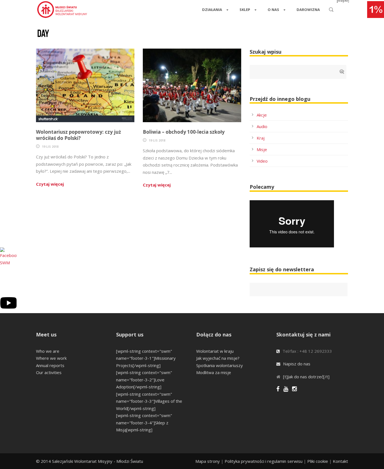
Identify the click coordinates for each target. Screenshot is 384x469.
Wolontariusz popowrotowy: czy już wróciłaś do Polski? (78, 135)
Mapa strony (207, 461)
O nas (273, 9)
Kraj (261, 138)
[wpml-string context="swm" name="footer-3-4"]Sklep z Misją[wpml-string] (144, 422)
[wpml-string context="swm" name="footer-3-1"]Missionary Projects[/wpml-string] (146, 358)
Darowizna (308, 9)
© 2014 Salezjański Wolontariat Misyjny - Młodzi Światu (89, 461)
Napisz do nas (296, 363)
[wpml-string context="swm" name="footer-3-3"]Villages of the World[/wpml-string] (149, 401)
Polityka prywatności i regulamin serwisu (263, 461)
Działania (212, 9)
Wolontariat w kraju (215, 351)
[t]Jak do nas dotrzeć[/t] (306, 376)
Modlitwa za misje (213, 372)
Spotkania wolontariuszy (219, 365)
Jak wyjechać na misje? (218, 358)
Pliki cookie (317, 461)
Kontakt (340, 461)
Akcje (262, 115)
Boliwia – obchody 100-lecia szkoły (184, 132)
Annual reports (50, 365)
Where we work (51, 358)
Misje (262, 149)
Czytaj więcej (50, 184)
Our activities (49, 372)
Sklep (245, 9)
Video (262, 161)
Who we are (47, 351)
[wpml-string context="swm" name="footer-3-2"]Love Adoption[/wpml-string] (144, 380)
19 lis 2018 (50, 146)
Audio (262, 126)
